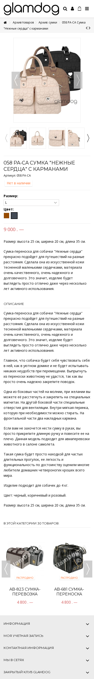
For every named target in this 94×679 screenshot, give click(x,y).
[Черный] (14, 216)
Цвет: (9, 209)
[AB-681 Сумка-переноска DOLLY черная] (69, 557)
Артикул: (10, 175)
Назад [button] (16, 80)
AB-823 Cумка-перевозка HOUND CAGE (24, 594)
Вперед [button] (78, 80)
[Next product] (89, 28)
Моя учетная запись (23, 636)
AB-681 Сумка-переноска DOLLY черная (69, 594)
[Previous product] (86, 28)
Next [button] (88, 138)
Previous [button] (6, 138)
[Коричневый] (6, 215)
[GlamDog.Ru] (31, 8)
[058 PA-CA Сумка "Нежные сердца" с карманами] (18, 138)
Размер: (11, 196)
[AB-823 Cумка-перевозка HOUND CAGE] (25, 557)
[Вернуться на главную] (5, 23)
